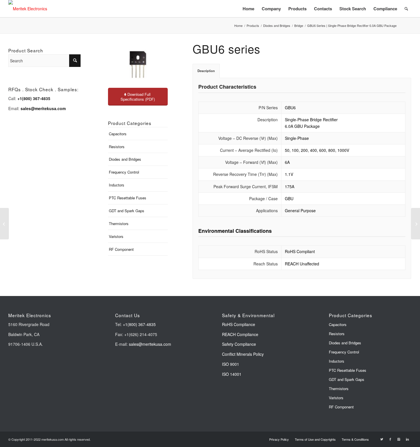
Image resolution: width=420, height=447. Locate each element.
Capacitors (118, 133)
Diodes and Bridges (276, 25)
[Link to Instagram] (399, 439)
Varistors (116, 236)
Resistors (117, 146)
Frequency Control (124, 172)
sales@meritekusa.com (150, 344)
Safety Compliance (239, 344)
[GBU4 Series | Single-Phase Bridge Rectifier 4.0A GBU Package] (4, 223)
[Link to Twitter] (381, 439)
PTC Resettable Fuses (127, 197)
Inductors (116, 185)
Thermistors (119, 223)
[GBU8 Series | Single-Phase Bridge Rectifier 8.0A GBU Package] (415, 223)
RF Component (121, 249)
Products (253, 25)
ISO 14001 (231, 374)
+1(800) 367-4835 (139, 324)
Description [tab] (206, 70)
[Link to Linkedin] (407, 439)
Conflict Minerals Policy (243, 354)
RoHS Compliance (238, 324)
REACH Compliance (240, 334)
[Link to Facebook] (390, 439)
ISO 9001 (230, 364)
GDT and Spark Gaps (126, 210)
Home (238, 25)
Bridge (298, 25)
